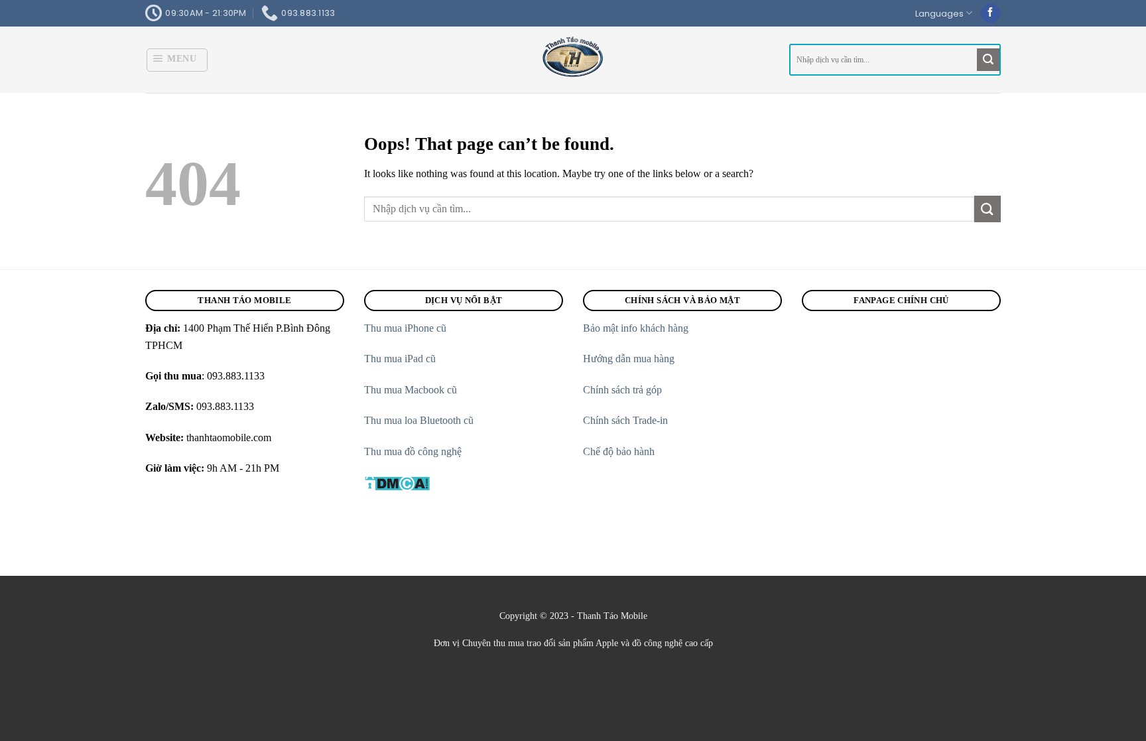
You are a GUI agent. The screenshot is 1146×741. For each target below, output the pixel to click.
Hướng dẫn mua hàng (628, 358)
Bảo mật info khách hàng (635, 328)
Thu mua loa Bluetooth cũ (419, 420)
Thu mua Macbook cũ (410, 389)
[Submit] (988, 59)
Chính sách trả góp (624, 389)
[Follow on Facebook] (990, 13)
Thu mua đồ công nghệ (413, 451)
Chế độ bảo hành (620, 451)
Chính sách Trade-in (626, 420)
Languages (939, 13)
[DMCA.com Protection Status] (397, 482)
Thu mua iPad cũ (401, 358)
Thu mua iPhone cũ (405, 328)
